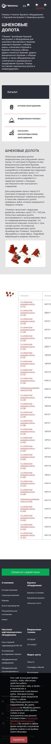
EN (24, 6)
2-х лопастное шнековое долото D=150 (27, 346)
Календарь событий (35, 667)
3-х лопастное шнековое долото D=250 (27, 448)
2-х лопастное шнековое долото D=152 (27, 372)
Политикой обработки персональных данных (23, 721)
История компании (9, 590)
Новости (30, 662)
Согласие (14, 707)
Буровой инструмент (35, 598)
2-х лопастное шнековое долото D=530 (27, 526)
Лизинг (5, 619)
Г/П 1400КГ (32, 645)
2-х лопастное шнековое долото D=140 (27, 312)
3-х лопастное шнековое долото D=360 (27, 491)
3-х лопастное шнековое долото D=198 (27, 397)
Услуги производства (10, 606)
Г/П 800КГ (31, 639)
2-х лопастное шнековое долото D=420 (27, 508)
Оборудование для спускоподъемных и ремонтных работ (10, 671)
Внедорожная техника (29, 119)
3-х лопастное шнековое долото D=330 (27, 483)
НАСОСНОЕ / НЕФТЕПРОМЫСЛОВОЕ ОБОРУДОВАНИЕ (28, 134)
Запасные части (34, 603)
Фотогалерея (32, 672)
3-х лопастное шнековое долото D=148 (27, 321)
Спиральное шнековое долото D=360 (29, 500)
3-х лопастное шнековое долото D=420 (27, 517)
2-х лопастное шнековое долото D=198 (27, 405)
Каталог (13, 91)
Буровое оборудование (29, 106)
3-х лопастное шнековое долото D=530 (27, 535)
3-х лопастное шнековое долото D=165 (27, 380)
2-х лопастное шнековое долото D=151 (27, 355)
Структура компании (10, 595)
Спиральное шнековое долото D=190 (29, 389)
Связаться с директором (25, 572)
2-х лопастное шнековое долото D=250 (27, 439)
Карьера (5, 600)
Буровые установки (35, 593)
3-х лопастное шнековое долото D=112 (27, 304)
